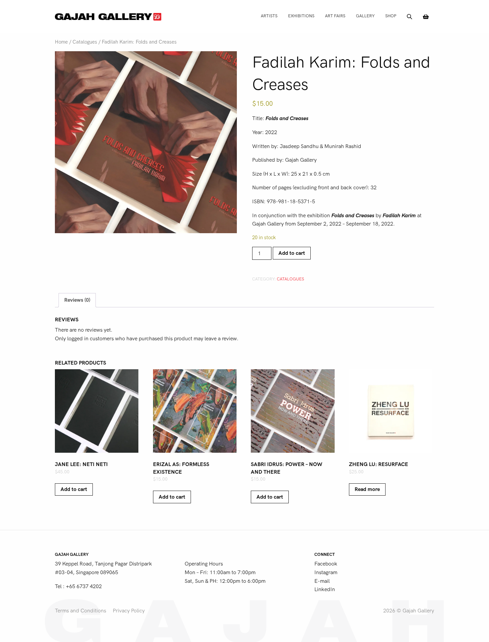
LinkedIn (324, 589)
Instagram (325, 572)
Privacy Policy (129, 611)
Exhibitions (301, 15)
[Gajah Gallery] (108, 17)
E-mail (322, 581)
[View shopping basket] (425, 16)
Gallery (365, 15)
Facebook (325, 564)
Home (61, 42)
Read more (367, 489)
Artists (269, 15)
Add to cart (291, 253)
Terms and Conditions (80, 611)
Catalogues (85, 42)
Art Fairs (335, 15)
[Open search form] (409, 16)
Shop (390, 15)
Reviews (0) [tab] (77, 300)
